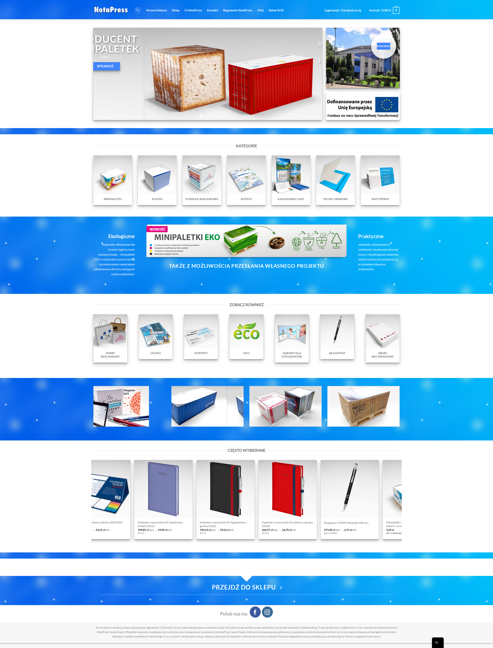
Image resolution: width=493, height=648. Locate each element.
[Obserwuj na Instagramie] (267, 611)
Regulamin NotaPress (237, 10)
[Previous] (102, 74)
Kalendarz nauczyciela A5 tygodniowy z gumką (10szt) (90, 524)
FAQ (260, 10)
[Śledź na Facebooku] (255, 611)
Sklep (175, 10)
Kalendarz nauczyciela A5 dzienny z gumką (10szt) (154, 524)
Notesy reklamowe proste (330, 522)
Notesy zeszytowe (387, 522)
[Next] (312, 74)
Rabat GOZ (276, 10)
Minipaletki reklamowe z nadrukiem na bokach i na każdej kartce (276, 524)
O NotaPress (193, 10)
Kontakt (212, 10)
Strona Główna (156, 10)
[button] (138, 10)
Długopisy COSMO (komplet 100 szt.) (213, 522)
